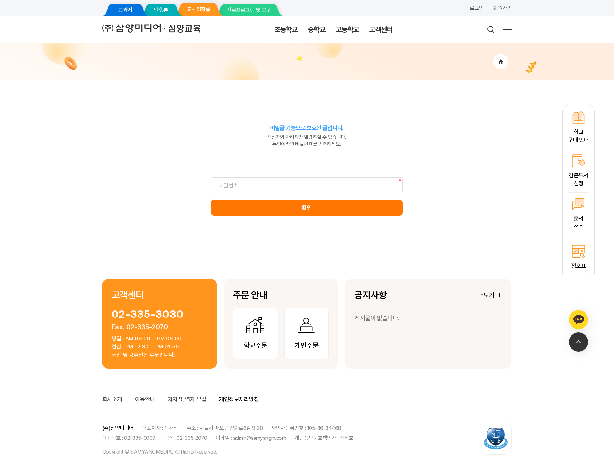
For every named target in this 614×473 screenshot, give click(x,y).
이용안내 (145, 399)
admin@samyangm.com (259, 438)
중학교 (317, 29)
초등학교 (286, 29)
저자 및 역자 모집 (187, 399)
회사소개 (112, 399)
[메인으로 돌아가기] (500, 61)
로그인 (477, 8)
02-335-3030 (148, 314)
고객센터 (381, 29)
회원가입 (502, 8)
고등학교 (347, 29)
